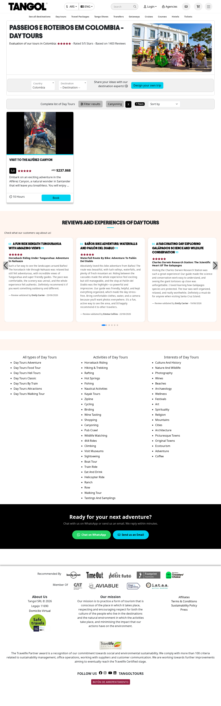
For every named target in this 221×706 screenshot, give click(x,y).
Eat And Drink (93, 472)
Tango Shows (101, 16)
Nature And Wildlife (168, 368)
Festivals (160, 399)
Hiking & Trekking (96, 368)
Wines (159, 378)
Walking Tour (93, 493)
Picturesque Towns (167, 435)
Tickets (188, 16)
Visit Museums (94, 451)
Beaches (160, 383)
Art (157, 404)
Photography (163, 373)
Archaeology (163, 389)
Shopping (90, 420)
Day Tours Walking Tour (29, 394)
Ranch (88, 482)
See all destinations (39, 16)
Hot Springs (92, 378)
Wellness (161, 394)
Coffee (159, 456)
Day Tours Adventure (27, 362)
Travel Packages (80, 16)
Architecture (163, 430)
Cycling (89, 404)
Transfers (118, 16)
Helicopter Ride (94, 477)
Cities (158, 425)
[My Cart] (198, 6)
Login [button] (151, 6)
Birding (89, 409)
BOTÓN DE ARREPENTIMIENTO (110, 682)
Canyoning (91, 425)
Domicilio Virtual (40, 611)
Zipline (88, 399)
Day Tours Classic (25, 378)
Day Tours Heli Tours (27, 373)
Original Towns (165, 441)
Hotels (175, 16)
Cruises (149, 16)
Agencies (171, 6)
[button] (124, 6)
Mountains (162, 420)
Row (87, 487)
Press (184, 609)
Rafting (89, 373)
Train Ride (90, 467)
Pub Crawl (91, 430)
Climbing (90, 446)
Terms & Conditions (184, 601)
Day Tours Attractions (28, 389)
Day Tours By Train (26, 383)
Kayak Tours (92, 394)
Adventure (162, 451)
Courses (162, 16)
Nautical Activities (95, 389)
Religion (160, 415)
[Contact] (186, 6)
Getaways (134, 16)
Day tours (61, 16)
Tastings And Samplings (100, 498)
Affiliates (184, 597)
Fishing (89, 383)
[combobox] (43, 85)
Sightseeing (92, 456)
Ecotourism (162, 446)
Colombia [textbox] (39, 87)
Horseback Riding (96, 362)
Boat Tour (90, 461)
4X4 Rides (90, 441)
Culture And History (168, 362)
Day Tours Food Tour (27, 368)
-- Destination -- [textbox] (70, 87)
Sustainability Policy (184, 605)
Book (56, 198)
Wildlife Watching (95, 435)
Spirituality (162, 409)
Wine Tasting (92, 415)
